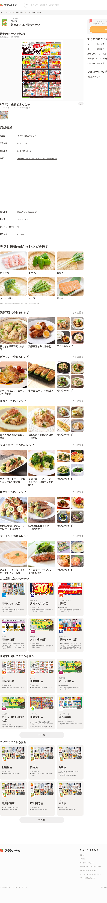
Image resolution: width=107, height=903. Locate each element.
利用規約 (82, 859)
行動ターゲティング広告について (90, 866)
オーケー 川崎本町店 (95, 49)
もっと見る (78, 312)
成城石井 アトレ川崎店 (96, 54)
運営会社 (82, 855)
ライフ (14, 21)
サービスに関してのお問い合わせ (90, 874)
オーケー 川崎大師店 (95, 44)
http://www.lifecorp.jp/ (27, 212)
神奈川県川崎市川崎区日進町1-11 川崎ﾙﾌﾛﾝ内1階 (37, 158)
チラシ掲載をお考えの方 (88, 878)
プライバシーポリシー (87, 863)
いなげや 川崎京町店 (95, 63)
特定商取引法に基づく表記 (88, 870)
